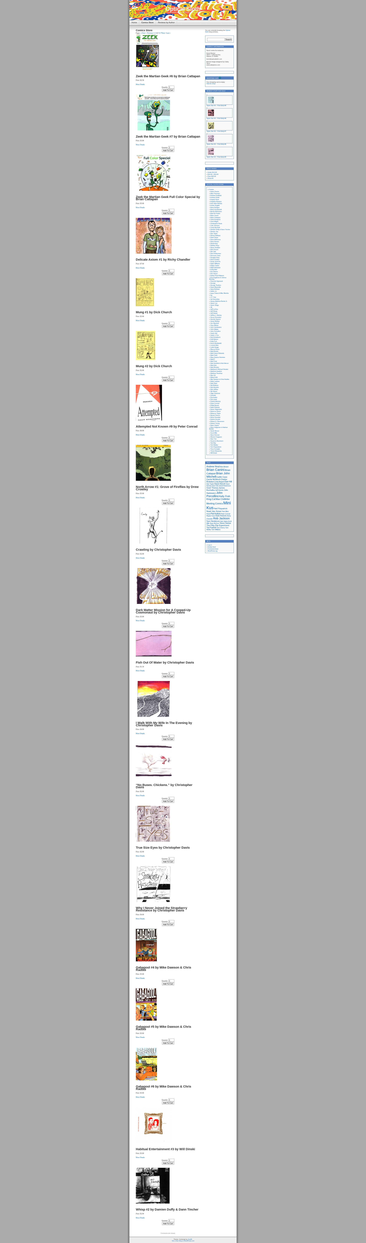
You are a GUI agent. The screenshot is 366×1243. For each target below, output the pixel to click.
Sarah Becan (214, 431)
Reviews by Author (166, 22)
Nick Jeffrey (214, 389)
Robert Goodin (215, 419)
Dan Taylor (213, 233)
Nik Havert (213, 391)
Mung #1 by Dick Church (154, 312)
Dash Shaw (214, 237)
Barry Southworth (216, 209)
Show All (210, 178)
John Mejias (214, 329)
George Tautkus (215, 285)
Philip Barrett (214, 405)
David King (214, 243)
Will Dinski (213, 453)
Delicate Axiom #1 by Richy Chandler (163, 259)
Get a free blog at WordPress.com (183, 1241)
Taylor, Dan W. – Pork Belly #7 (216, 131)
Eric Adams (214, 271)
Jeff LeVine (214, 309)
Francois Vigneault (216, 281)
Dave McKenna (215, 239)
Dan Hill (228, 481)
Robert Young (215, 423)
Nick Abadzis (214, 387)
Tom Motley (214, 445)
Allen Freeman (215, 193)
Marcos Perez (214, 349)
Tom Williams (215, 529)
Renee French (215, 415)
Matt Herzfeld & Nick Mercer (219, 363)
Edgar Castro (214, 265)
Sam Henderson (213, 521)
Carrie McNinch (213, 479)
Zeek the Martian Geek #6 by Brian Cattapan (168, 76)
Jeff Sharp (213, 311)
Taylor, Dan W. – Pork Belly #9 (216, 105)
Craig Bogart (219, 482)
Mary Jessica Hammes (217, 357)
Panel (208, 514)
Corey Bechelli (215, 227)
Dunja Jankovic (215, 261)
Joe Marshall (214, 323)
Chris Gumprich (215, 219)
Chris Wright (214, 221)
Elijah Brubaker (215, 267)
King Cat (210, 499)
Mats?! (212, 359)
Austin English (215, 205)
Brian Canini (214, 215)
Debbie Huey (214, 245)
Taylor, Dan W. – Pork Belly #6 (216, 144)
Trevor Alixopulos (216, 451)
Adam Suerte (214, 191)
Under (212, 172)
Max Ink (213, 375)
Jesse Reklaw (214, 321)
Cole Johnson (215, 225)
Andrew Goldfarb (215, 195)
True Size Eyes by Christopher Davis (163, 847)
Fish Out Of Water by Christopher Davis (165, 662)
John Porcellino (215, 331)
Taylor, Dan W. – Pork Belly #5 (216, 157)
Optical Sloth (183, 9)
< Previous (149, 33)
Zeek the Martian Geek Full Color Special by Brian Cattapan (168, 198)
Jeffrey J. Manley (216, 315)
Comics (211, 189)
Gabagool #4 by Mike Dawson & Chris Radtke (163, 969)
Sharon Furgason (216, 437)
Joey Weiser (214, 325)
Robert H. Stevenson (217, 421)
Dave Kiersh (219, 484)
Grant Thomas (212, 488)
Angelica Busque (216, 201)
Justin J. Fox (214, 335)
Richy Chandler (215, 417)
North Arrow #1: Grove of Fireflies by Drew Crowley (167, 488)
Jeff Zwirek (213, 313)
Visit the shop (210, 83)
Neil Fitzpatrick (220, 508)
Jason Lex (213, 303)
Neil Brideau (214, 385)
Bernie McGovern (216, 211)
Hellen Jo (213, 291)
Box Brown (224, 467)
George (212, 283)
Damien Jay (214, 231)
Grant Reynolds (215, 287)
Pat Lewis (213, 399)
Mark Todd (213, 355)
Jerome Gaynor (215, 319)
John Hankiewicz (215, 327)
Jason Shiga (214, 305)
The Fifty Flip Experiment (217, 525)
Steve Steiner (225, 523)
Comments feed (213, 549)
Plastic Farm (210, 516)
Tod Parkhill (211, 528)
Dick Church (214, 249)
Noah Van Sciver (213, 511)
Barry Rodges (214, 207)
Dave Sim (215, 486)
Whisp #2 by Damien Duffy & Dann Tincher (167, 1209)
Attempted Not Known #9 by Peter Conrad (166, 426)
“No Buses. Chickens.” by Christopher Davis (164, 786)
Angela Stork (214, 199)
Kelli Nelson (214, 339)
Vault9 (190, 1239)
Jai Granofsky (214, 299)
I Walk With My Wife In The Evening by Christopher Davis (164, 724)
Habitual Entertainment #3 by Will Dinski (165, 1149)
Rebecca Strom (215, 411)
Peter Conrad (214, 403)
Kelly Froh (213, 341)
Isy (211, 295)
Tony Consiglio (215, 449)
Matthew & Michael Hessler (219, 369)
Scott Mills (213, 433)
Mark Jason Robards (217, 353)
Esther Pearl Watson (217, 275)
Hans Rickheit (214, 289)
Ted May (213, 443)
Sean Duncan (215, 435)
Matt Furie (213, 361)
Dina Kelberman (215, 253)
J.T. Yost (213, 297)
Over (212, 176)
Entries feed (212, 547)
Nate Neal (213, 383)
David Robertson (225, 486)
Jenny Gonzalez (215, 317)
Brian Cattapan (215, 217)
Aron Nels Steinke (216, 203)
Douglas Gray (214, 257)
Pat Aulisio (213, 397)
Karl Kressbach (215, 337)
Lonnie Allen (214, 345)
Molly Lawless (214, 381)
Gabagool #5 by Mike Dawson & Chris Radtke (163, 1028)
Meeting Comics (214, 503)
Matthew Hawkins (216, 371)
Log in (210, 545)
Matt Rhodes (214, 367)
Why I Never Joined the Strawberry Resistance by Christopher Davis (161, 909)
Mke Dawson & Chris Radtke (219, 379)
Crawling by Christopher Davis (158, 549)
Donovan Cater (215, 255)
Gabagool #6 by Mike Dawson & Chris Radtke (163, 1088)
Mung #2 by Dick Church (154, 366)
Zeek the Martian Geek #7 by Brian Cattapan (168, 136)
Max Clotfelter (223, 499)
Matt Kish (213, 365)
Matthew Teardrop (216, 373)
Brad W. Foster (215, 213)
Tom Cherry (221, 528)
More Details (140, 84)
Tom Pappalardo (215, 447)
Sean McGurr (214, 523)
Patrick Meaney (215, 401)
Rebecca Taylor (215, 413)
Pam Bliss (225, 511)
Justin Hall (213, 333)
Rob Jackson (221, 518)
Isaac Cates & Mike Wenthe (219, 293)
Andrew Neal (213, 466)
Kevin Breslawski (215, 343)
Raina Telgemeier (216, 409)
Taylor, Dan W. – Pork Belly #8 (216, 118)
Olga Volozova (215, 393)
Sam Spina (224, 521)
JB (211, 307)
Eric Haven (214, 273)
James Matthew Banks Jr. (218, 301)
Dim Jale (213, 251)
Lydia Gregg (214, 347)
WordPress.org (212, 551)
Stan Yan (213, 439)
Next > (164, 33)
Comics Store (147, 22)
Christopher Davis (216, 223)
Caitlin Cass (221, 477)
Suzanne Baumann (216, 441)
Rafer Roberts (215, 407)
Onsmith (213, 395)
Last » (168, 33)
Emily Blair (213, 269)
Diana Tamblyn (215, 247)
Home (134, 22)
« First (143, 33)
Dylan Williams (215, 263)
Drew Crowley (214, 259)
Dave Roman (214, 241)
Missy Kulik (214, 377)
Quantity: (165, 87)
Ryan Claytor (214, 425)
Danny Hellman (215, 235)
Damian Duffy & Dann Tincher (220, 229)
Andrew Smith (214, 197)
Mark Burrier (214, 351)
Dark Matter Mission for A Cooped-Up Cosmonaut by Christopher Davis (163, 611)
